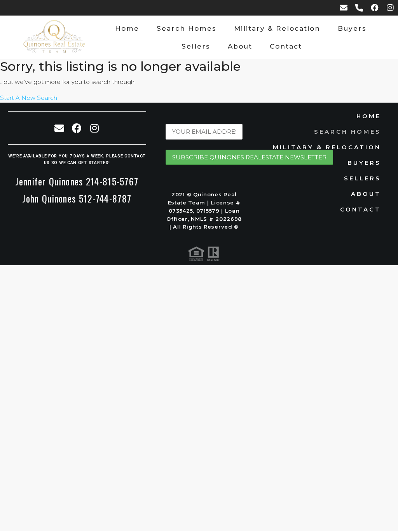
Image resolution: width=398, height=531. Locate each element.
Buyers (352, 28)
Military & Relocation (277, 28)
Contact (286, 46)
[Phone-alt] (359, 8)
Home (127, 28)
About (240, 46)
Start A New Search (28, 97)
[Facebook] (375, 8)
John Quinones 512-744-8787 (76, 198)
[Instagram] (390, 8)
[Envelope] (343, 8)
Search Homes (186, 28)
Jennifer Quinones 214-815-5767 (76, 181)
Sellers (196, 46)
